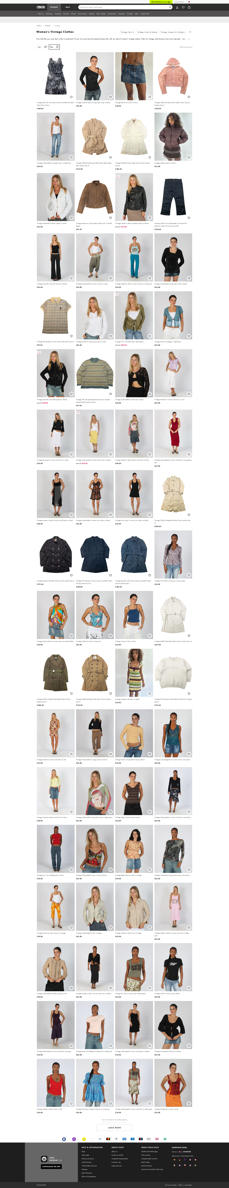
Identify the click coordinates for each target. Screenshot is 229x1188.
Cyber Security (117, 1166)
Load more (114, 1127)
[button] (174, 1160)
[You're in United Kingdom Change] (189, 2)
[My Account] (177, 7)
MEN (68, 7)
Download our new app (161, 2)
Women (48, 26)
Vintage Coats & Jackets (147, 32)
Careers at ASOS (117, 1155)
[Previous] (117, 32)
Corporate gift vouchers (149, 1159)
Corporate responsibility (120, 1159)
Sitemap (84, 1169)
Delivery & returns (88, 1159)
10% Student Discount (89, 1166)
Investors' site (116, 1162)
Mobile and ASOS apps (149, 1151)
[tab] (41, 14)
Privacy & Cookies (170, 1185)
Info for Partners (146, 1166)
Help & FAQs (179, 2)
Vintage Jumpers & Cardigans (173, 32)
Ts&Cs (180, 1185)
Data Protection (87, 1173)
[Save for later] (71, 97)
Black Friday (145, 1162)
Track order (85, 1155)
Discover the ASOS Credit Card (152, 1169)
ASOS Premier (87, 1162)
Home (39, 26)
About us (115, 1151)
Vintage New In (127, 32)
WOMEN (54, 7)
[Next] (190, 32)
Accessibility (188, 1185)
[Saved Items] (183, 7)
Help (83, 1151)
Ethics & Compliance (89, 1176)
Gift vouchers (146, 1155)
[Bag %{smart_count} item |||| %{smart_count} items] (189, 7)
